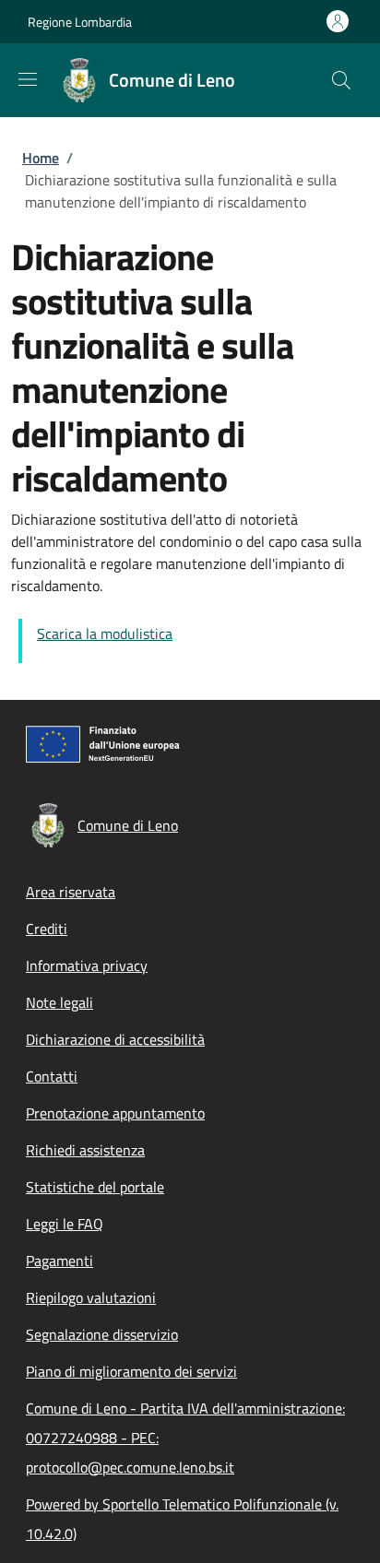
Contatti (51, 1076)
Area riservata (70, 892)
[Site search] (341, 80)
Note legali (59, 1002)
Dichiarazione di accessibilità (115, 1039)
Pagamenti (59, 1260)
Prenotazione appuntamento (115, 1113)
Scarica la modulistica (104, 633)
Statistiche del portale (95, 1187)
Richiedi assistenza (85, 1150)
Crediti (46, 929)
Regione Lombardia (80, 21)
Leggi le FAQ (64, 1224)
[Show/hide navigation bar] (27, 79)
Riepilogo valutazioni (91, 1297)
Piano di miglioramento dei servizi (131, 1371)
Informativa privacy (87, 965)
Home (40, 158)
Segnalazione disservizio (102, 1334)
